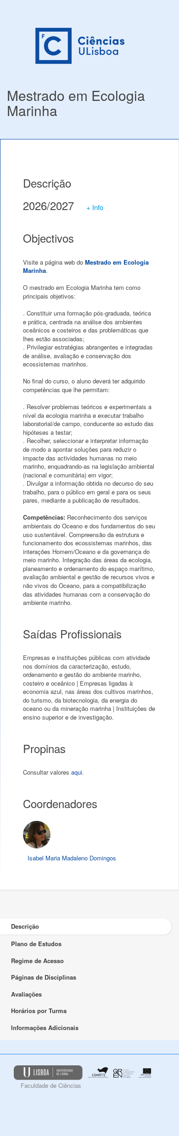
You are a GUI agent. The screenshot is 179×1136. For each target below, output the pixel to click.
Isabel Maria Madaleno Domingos (72, 857)
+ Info (94, 207)
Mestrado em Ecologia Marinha (76, 102)
